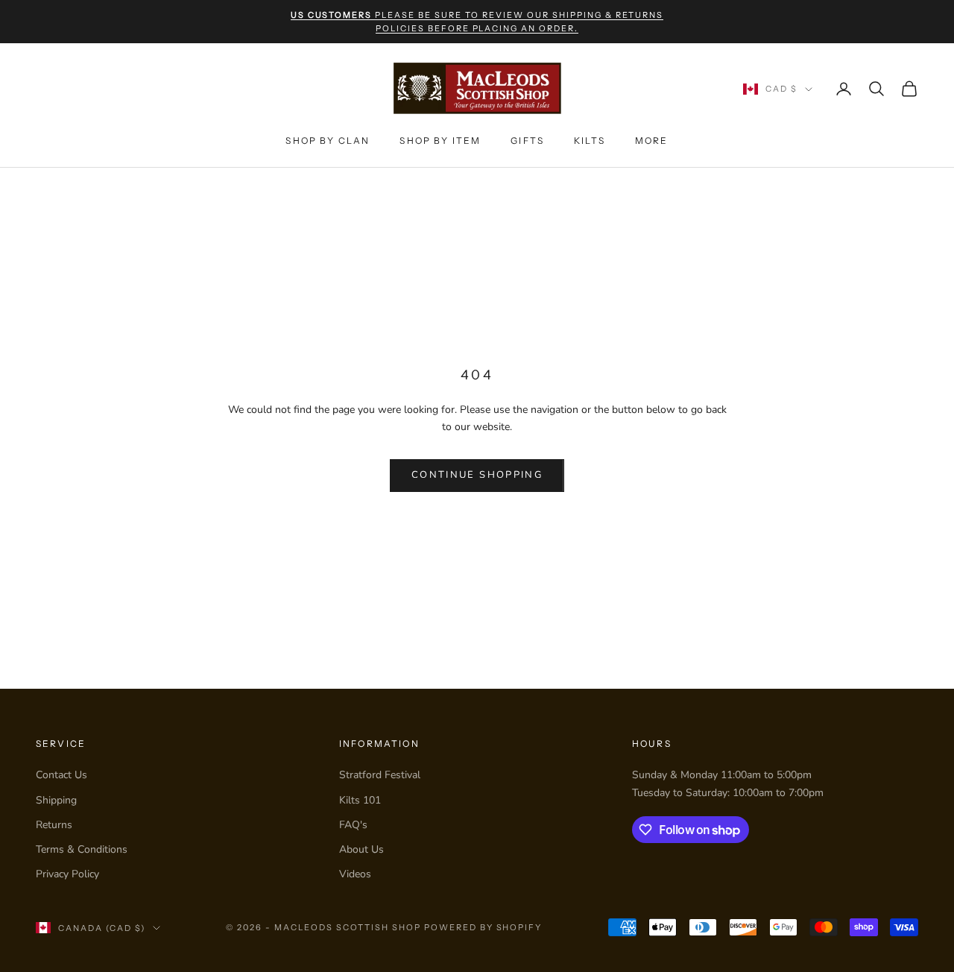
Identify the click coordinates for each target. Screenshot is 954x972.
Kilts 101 (360, 800)
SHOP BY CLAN (327, 140)
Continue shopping (477, 475)
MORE (652, 140)
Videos (355, 874)
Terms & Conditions (81, 849)
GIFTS (527, 140)
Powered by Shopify (483, 927)
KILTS (589, 140)
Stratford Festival (379, 775)
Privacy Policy (67, 874)
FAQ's (353, 825)
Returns (54, 825)
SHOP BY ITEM (440, 140)
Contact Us (61, 775)
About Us (361, 849)
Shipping (56, 800)
